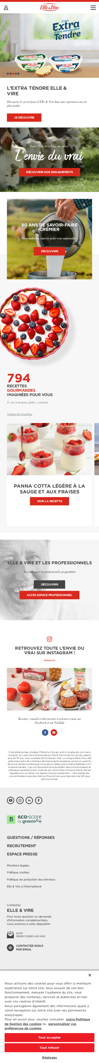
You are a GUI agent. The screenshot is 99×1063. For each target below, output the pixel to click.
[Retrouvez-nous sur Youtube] (10, 800)
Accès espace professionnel (49, 595)
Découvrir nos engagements (49, 172)
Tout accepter (49, 1037)
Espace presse (22, 854)
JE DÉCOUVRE (24, 117)
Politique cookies (18, 872)
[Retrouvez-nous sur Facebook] (38, 800)
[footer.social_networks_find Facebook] (45, 732)
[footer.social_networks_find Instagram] (49, 639)
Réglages (49, 1057)
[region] (49, 1016)
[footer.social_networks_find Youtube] (54, 732)
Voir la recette (49, 501)
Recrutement (21, 846)
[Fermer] (89, 975)
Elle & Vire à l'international (24, 886)
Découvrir (49, 251)
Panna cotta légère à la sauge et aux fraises (49, 489)
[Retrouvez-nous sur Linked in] (29, 800)
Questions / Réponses (31, 837)
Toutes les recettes (19, 414)
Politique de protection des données (31, 879)
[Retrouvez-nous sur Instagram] (20, 800)
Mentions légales (18, 865)
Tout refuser (50, 1047)
